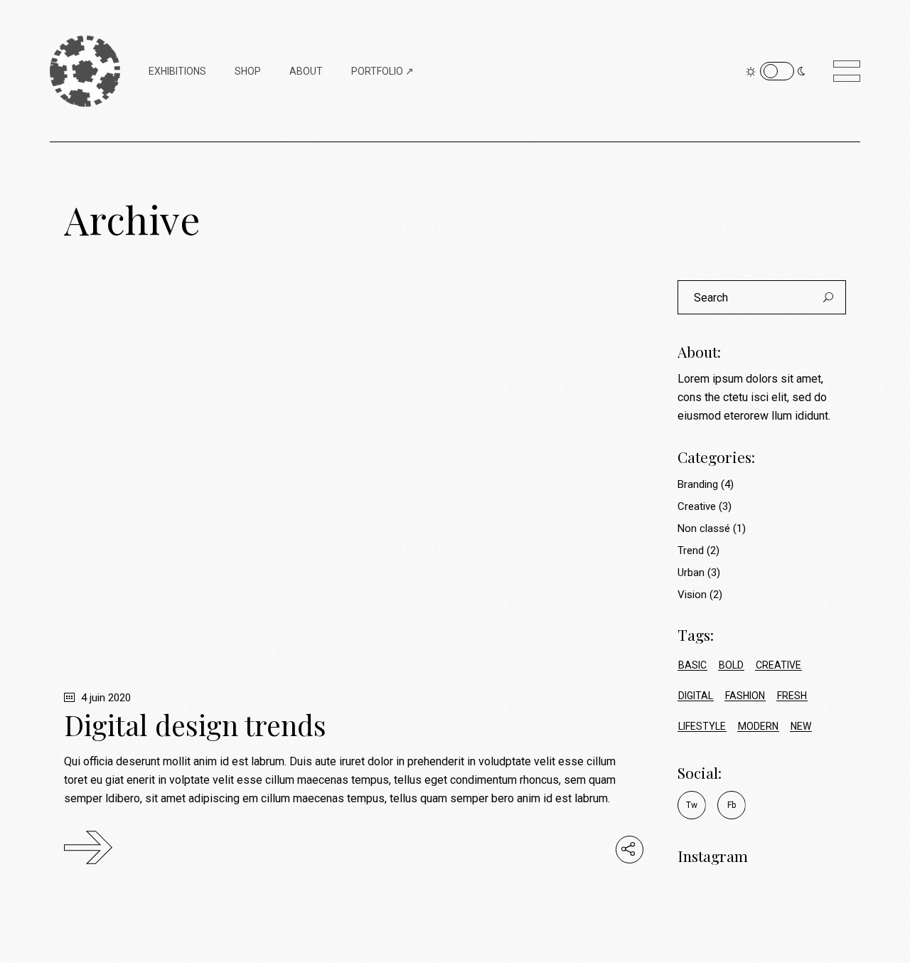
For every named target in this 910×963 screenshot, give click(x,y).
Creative (697, 506)
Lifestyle (702, 726)
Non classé (704, 528)
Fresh (792, 695)
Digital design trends (195, 724)
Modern (758, 726)
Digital (695, 695)
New (801, 726)
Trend (691, 550)
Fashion (745, 695)
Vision (692, 594)
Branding (698, 484)
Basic (692, 665)
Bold (731, 665)
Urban (691, 572)
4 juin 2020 (104, 697)
